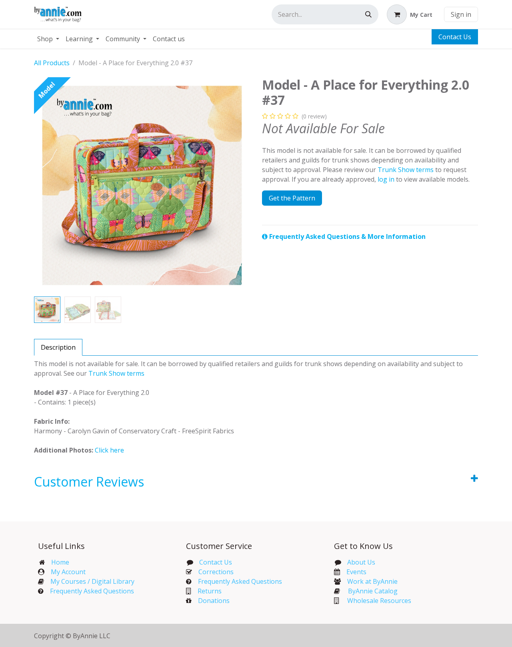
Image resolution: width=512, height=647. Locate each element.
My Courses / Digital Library (89, 581)
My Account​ (68, 571)
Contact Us (454, 36)
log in (386, 179)
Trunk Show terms (406, 169)
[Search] (368, 14)
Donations (214, 600)
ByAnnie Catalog (373, 591)
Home (60, 562)
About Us (361, 562)
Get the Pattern (292, 198)
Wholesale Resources (379, 600)
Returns (210, 591)
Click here (109, 450)
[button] (45, 185)
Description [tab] (58, 347)
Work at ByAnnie (372, 581)
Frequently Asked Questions (92, 591)
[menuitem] (48, 39)
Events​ (356, 571)
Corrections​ (216, 571)
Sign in (461, 14)
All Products (52, 62)
